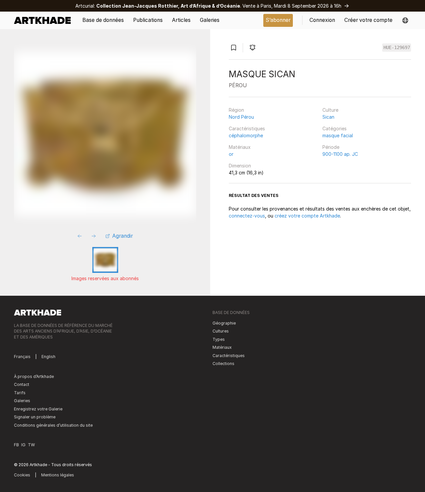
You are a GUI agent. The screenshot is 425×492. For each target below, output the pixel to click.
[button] (405, 20)
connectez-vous (247, 215)
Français (22, 356)
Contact (21, 384)
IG (23, 444)
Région (236, 110)
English (48, 356)
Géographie (224, 323)
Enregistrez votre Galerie (38, 408)
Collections (223, 363)
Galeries (22, 400)
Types (218, 339)
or (231, 154)
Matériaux (240, 147)
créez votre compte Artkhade (307, 215)
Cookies (22, 474)
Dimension (240, 165)
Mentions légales (57, 474)
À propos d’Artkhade (34, 376)
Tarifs (20, 392)
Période (330, 147)
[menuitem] (44, 20)
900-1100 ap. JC (340, 154)
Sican (328, 117)
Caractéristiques (247, 128)
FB (16, 444)
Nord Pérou (241, 117)
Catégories (334, 128)
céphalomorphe (246, 135)
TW (31, 444)
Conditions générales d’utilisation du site (53, 425)
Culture (330, 110)
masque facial (337, 135)
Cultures (220, 331)
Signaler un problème (34, 416)
